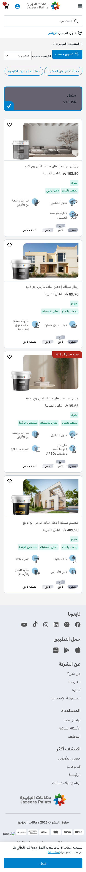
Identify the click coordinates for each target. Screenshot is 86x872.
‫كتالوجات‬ (73, 766)
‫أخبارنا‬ (76, 690)
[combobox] (43, 20)
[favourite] (9, 124)
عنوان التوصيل (61, 33)
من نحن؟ (73, 674)
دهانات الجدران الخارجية (24, 71)
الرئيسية (74, 775)
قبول (43, 863)
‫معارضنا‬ (74, 682)
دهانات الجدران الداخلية (63, 71)
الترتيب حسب (41, 56)
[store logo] (43, 6)
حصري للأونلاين (69, 758)
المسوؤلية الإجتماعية (65, 698)
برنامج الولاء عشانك (66, 783)
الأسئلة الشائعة (69, 728)
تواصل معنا (72, 720)
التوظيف (74, 736)
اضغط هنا (54, 852)
